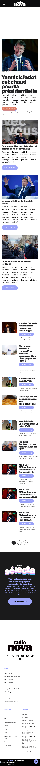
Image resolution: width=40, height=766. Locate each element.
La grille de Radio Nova (13, 689)
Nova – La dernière (28, 723)
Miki (5, 718)
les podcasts (9, 679)
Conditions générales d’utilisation (29, 727)
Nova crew (25, 717)
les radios (8, 673)
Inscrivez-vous (19, 601)
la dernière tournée (11, 701)
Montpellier (7, 742)
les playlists (9, 682)
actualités (8, 686)
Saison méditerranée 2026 (10, 737)
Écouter (10, 108)
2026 (5, 729)
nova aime (8, 695)
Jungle (6, 725)
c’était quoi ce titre (12, 676)
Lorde (5, 732)
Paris (5, 749)
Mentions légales (27, 720)
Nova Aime (7, 715)
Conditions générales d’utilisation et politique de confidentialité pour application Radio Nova (29, 740)
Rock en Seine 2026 (10, 722)
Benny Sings (7, 745)
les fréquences (10, 692)
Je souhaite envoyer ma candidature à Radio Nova (28, 732)
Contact (24, 714)
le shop (7, 698)
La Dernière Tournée (28, 752)
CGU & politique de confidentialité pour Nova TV (29, 748)
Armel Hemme (6, 71)
